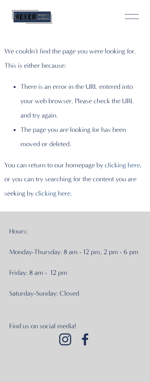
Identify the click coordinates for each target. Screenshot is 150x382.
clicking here (122, 165)
